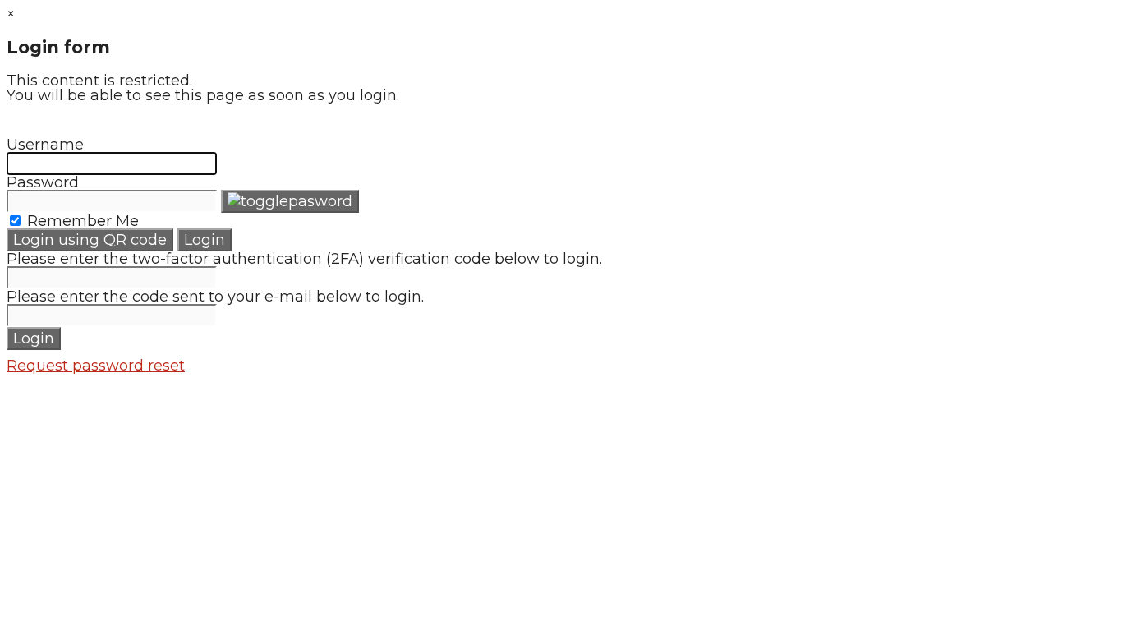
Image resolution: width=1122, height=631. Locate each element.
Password (43, 182)
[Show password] (290, 201)
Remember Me (81, 221)
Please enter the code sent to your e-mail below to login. (215, 297)
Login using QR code (90, 240)
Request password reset (96, 366)
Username (45, 145)
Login (204, 240)
